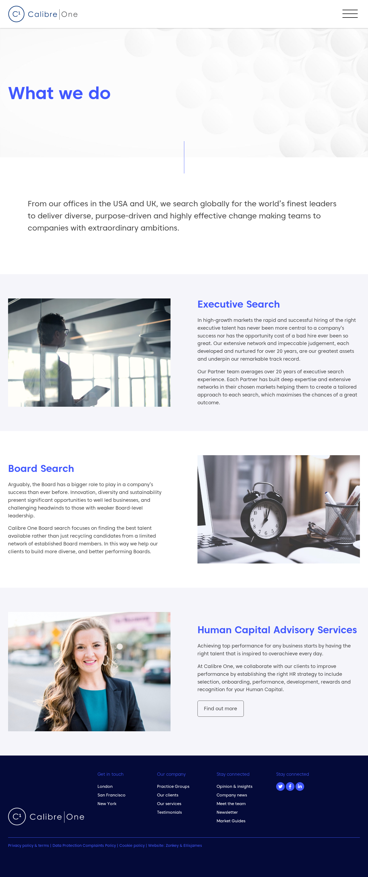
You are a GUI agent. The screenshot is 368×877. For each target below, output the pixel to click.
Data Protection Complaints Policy (84, 845)
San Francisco (112, 795)
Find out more (220, 708)
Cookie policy (132, 845)
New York (107, 803)
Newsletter (227, 812)
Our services (169, 803)
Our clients (167, 795)
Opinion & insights (234, 786)
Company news (232, 795)
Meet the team (231, 803)
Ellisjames (192, 845)
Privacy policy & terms (28, 845)
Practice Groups (173, 786)
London (105, 786)
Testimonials (169, 812)
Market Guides (231, 820)
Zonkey (172, 845)
